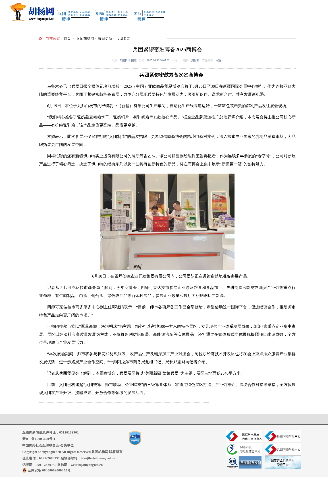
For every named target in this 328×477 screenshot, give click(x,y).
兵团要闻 (123, 38)
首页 (67, 38)
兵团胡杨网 (85, 38)
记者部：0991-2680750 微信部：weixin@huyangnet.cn (62, 465)
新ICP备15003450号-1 (38, 439)
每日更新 (105, 38)
